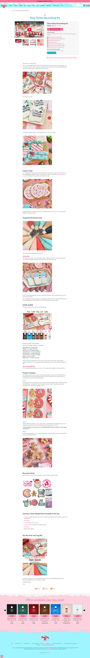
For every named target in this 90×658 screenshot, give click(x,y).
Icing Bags (27, 520)
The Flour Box (48, 652)
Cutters (10, 5)
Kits (25, 5)
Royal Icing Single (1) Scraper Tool (56, 47)
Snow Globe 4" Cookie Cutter (55, 37)
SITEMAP (38, 645)
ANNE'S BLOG (35, 643)
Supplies (20, 5)
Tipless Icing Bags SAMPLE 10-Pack (57, 45)
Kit (45, 15)
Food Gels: (27, 517)
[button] (5, 610)
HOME (42, 643)
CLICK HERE (54, 211)
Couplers (27, 526)
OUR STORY (27, 643)
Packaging (42, 5)
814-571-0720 (49, 649)
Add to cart (55, 29)
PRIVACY (48, 643)
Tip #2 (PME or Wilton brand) (31, 522)
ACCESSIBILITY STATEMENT (70, 643)
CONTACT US (18, 643)
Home (13, 10)
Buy (12, 616)
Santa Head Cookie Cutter (54, 40)
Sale (62, 5)
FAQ (12, 643)
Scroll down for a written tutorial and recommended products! (63, 57)
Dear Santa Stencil (53, 42)
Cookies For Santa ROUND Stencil (56, 43)
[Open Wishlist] (2, 656)
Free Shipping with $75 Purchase (45, 1)
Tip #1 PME (27, 524)
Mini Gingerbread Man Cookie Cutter (57, 38)
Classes (29, 5)
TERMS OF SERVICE (56, 643)
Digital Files (48, 5)
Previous (13, 42)
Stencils (15, 5)
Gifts (33, 5)
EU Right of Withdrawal (48, 645)
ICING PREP (26, 256)
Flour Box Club (56, 5)
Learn (37, 5)
